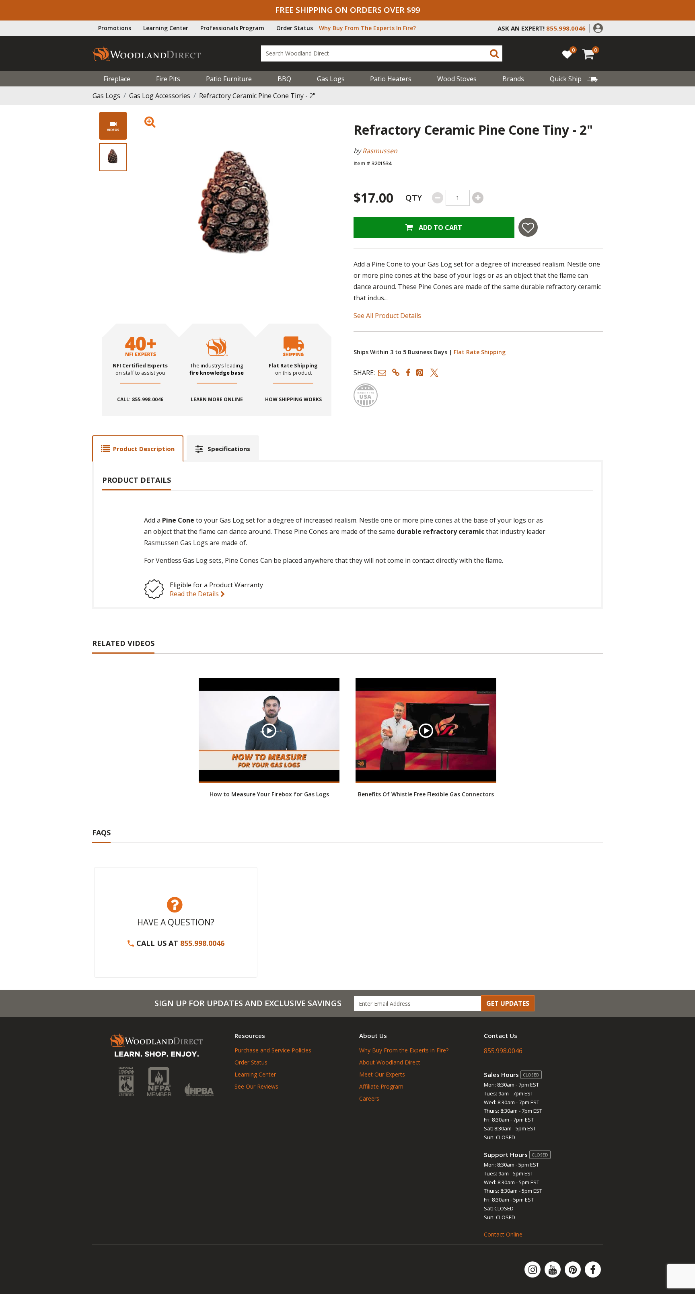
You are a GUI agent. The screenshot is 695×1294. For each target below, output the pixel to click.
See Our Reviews (256, 1086)
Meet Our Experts (382, 1074)
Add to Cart (439, 227)
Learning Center (165, 28)
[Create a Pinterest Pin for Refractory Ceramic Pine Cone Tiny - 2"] (420, 372)
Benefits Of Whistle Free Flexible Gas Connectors (426, 794)
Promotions (114, 28)
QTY (413, 197)
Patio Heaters (390, 78)
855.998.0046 (202, 943)
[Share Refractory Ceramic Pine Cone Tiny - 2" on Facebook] (408, 372)
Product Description (144, 449)
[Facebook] (593, 1269)
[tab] (137, 448)
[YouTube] (553, 1269)
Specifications (229, 449)
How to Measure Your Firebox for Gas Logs (269, 794)
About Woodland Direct (389, 1062)
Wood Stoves (457, 78)
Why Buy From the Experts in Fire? (403, 1050)
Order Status (294, 28)
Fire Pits (168, 78)
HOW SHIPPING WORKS (293, 399)
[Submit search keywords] (494, 53)
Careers (369, 1098)
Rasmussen (379, 150)
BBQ (284, 78)
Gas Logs (331, 78)
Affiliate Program (381, 1086)
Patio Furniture (229, 78)
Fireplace (116, 78)
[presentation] (113, 157)
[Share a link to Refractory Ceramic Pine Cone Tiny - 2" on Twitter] (434, 372)
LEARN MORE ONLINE (217, 399)
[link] (574, 78)
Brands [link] (513, 78)
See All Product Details (387, 315)
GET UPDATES (507, 1003)
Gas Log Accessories (159, 95)
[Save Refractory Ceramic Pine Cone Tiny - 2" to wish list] (528, 227)
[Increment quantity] (478, 198)
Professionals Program (232, 28)
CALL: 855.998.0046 (140, 399)
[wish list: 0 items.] (567, 54)
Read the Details (195, 593)
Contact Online (503, 1234)
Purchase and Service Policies (272, 1050)
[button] (598, 27)
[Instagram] (533, 1269)
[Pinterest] (573, 1269)
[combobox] (381, 53)
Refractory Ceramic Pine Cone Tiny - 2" (257, 95)
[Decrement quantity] (438, 198)
